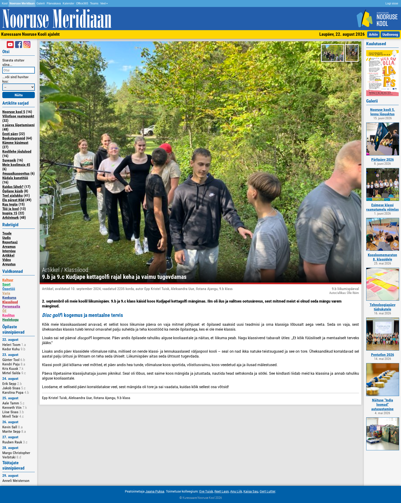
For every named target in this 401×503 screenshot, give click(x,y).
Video (6, 260)
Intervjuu (9, 251)
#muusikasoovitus (15, 173)
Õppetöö (8, 289)
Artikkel (8, 255)
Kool (5, 3)
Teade (7, 233)
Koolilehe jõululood (16, 151)
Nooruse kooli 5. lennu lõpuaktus (382, 111)
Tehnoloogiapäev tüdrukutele (382, 307)
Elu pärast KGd (13, 200)
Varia (6, 293)
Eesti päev (10, 134)
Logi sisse (391, 3)
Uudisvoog (390, 34)
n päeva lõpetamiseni (18, 125)
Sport (6, 284)
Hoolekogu (10, 319)
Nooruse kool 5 (13, 112)
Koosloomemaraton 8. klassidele (382, 257)
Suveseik (9, 160)
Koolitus (8, 315)
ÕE (4, 311)
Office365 (82, 3)
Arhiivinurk (10, 217)
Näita (19, 95)
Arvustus (9, 264)
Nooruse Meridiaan (22, 3)
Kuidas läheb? (12, 186)
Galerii (40, 3)
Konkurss (9, 297)
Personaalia (11, 306)
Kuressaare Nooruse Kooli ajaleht (30, 34)
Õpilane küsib (12, 191)
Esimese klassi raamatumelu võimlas (382, 207)
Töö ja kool (10, 208)
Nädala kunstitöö (15, 178)
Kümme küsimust (15, 142)
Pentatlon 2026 (382, 354)
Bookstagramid (13, 138)
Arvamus (9, 246)
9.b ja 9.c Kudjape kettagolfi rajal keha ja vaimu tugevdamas (114, 276)
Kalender (68, 3)
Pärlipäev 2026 (382, 159)
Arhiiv (373, 34)
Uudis (6, 237)
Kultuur (7, 280)
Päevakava (54, 3)
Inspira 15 (9, 213)
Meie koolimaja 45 (16, 164)
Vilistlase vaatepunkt (18, 116)
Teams (94, 3)
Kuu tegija (10, 204)
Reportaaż (10, 242)
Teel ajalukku (12, 195)
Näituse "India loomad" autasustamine (382, 404)
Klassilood (10, 302)
